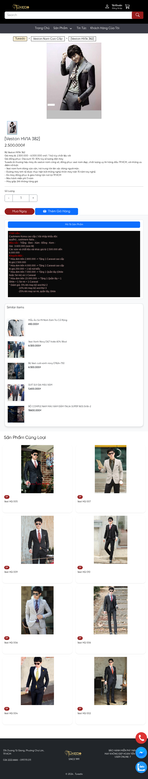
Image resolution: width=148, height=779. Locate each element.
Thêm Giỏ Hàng (58, 211)
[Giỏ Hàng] (130, 7)
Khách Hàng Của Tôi (104, 28)
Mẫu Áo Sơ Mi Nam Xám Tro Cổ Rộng (47, 320)
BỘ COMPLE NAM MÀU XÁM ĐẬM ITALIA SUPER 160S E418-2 (59, 406)
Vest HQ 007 (84, 501)
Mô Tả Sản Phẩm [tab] (74, 224)
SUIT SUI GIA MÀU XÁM (40, 385)
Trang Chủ (42, 28)
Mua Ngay (19, 211)
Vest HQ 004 (11, 713)
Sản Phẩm (60, 28)
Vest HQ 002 (84, 713)
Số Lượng (10, 191)
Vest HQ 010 (83, 572)
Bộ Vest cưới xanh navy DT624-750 (46, 363)
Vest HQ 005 (11, 501)
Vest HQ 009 (11, 572)
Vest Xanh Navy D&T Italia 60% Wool (47, 341)
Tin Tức (82, 28)
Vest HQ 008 (11, 642)
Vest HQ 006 (84, 642)
